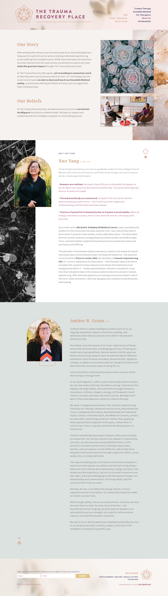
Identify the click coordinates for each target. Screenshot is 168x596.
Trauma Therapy (142, 9)
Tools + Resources (118, 18)
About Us (146, 18)
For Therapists (143, 15)
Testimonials (144, 21)
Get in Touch (121, 21)
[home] (53, 13)
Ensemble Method (142, 12)
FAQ (125, 15)
